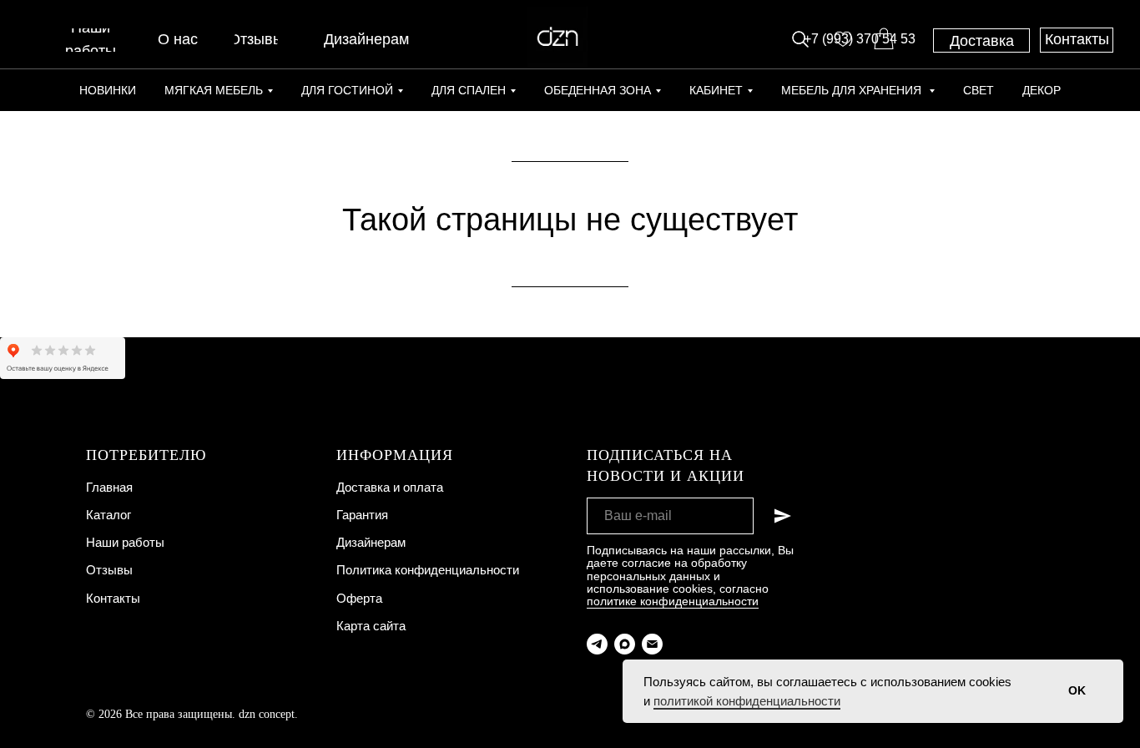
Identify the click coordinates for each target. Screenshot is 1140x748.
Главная (109, 487)
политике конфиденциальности (673, 601)
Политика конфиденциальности (427, 570)
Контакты (113, 598)
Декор (1041, 90)
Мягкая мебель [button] (213, 90)
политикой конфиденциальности (746, 701)
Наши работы (125, 542)
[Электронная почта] (652, 644)
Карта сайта (371, 626)
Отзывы (109, 570)
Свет (978, 90)
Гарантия (362, 515)
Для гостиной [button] (347, 90)
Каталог (108, 515)
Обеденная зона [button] (597, 90)
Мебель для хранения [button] (853, 90)
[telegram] (597, 644)
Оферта (359, 598)
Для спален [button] (468, 90)
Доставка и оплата (389, 487)
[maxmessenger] (624, 644)
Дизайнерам (371, 542)
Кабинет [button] (716, 90)
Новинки (107, 90)
